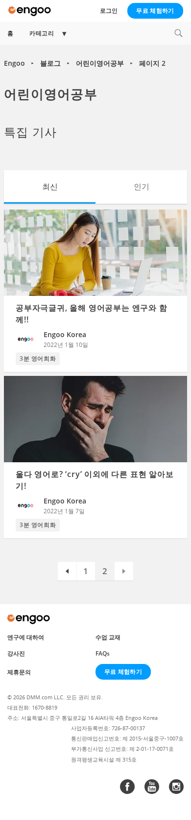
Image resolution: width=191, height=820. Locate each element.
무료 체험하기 (155, 10)
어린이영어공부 (100, 63)
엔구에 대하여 (25, 637)
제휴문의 (19, 672)
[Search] (178, 33)
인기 (141, 186)
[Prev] (67, 571)
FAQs (103, 653)
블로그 (50, 63)
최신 (50, 186)
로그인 (109, 10)
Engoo (14, 63)
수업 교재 (108, 637)
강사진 (16, 653)
